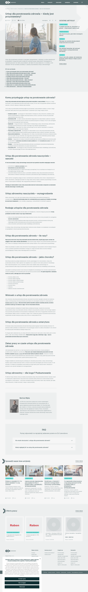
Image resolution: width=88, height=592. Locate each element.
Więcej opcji (22, 586)
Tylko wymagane (22, 582)
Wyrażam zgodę (22, 578)
